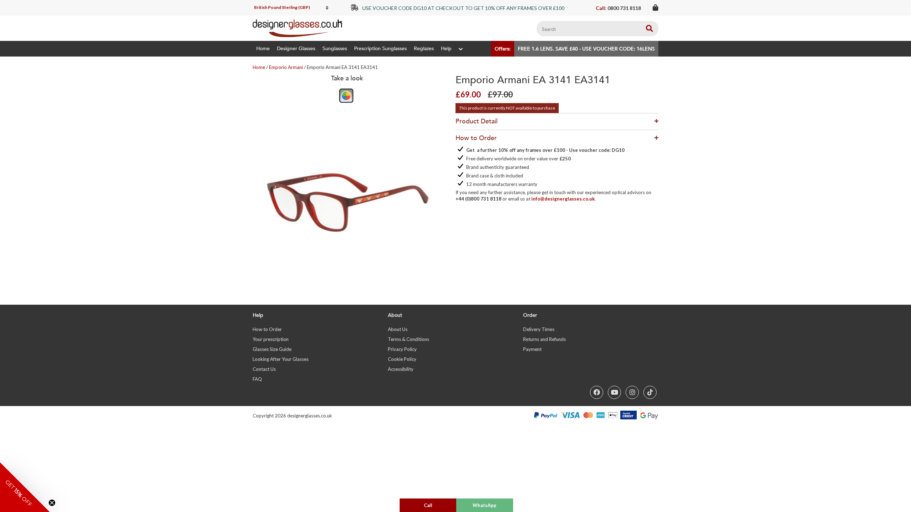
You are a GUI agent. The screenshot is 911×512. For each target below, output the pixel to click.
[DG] (297, 28)
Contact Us (264, 369)
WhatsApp (484, 505)
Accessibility (401, 369)
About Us (397, 329)
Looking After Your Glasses (281, 359)
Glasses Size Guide (272, 349)
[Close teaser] (52, 502)
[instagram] (632, 392)
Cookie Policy (402, 359)
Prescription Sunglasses (380, 48)
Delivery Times (538, 329)
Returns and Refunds (544, 339)
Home (263, 48)
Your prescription (271, 339)
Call (428, 505)
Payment (532, 349)
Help (446, 48)
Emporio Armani (286, 67)
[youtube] (614, 392)
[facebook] (596, 392)
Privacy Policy (402, 349)
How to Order (267, 329)
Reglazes (424, 48)
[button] (25, 487)
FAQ (257, 379)
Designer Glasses (296, 48)
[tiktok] (650, 392)
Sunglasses (334, 48)
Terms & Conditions (408, 339)
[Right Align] (649, 29)
